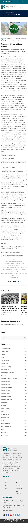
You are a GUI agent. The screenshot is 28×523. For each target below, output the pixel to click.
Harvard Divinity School (15, 261)
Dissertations (14, 363)
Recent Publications (14, 423)
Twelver (23, 269)
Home (2, 12)
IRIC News (14, 375)
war (18, 271)
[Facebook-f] (7, 515)
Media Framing (14, 408)
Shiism (18, 267)
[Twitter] (18, 515)
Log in (18, 1)
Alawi (7, 261)
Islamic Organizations (14, 387)
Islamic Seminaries (14, 396)
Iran (20, 263)
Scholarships (14, 432)
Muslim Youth (14, 414)
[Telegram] (14, 515)
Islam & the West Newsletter (14, 378)
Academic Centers (14, 348)
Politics (18, 265)
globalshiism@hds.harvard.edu (12, 252)
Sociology (23, 267)
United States (12, 271)
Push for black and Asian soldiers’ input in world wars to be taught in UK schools (10, 308)
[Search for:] (14, 338)
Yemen (12, 277)
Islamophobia (14, 402)
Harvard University (9, 263)
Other (14, 420)
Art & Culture (14, 351)
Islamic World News (14, 399)
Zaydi (16, 277)
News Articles (14, 417)
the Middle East (10, 269)
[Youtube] (11, 515)
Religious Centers (14, 426)
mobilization (11, 265)
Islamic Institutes (14, 384)
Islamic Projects (10, 12)
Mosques (14, 411)
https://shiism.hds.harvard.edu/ (15, 255)
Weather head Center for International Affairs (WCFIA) (14, 274)
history (16, 263)
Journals (14, 405)
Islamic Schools (14, 393)
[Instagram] (4, 515)
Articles (14, 354)
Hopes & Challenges (14, 366)
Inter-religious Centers (14, 372)
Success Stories (14, 435)
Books (14, 357)
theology (17, 269)
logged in (10, 324)
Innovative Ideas (14, 369)
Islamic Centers (14, 381)
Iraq (23, 263)
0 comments (16, 40)
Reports (14, 429)
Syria (3, 269)
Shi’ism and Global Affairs (8, 267)
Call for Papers (14, 360)
